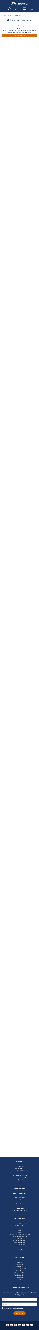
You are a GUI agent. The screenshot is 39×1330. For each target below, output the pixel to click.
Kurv (24, 9)
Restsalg (19, 1279)
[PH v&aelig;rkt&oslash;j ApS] (19, 3)
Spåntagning (19, 1264)
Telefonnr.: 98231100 (19, 1178)
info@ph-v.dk (20, 1180)
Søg (9, 9)
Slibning (19, 1262)
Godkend (19, 1313)
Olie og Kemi (19, 1277)
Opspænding (19, 1267)
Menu (31, 9)
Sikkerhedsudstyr (19, 1273)
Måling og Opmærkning (19, 1269)
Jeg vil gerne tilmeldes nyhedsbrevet (13, 1308)
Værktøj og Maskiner (19, 1271)
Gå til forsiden (20, 35)
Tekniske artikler (19, 1275)
